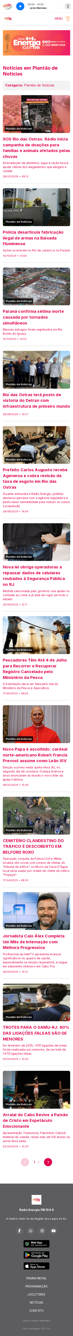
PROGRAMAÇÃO (36, 1286)
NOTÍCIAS (36, 1302)
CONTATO (36, 1310)
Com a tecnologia (31, 1328)
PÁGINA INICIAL (36, 1278)
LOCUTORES (36, 1294)
